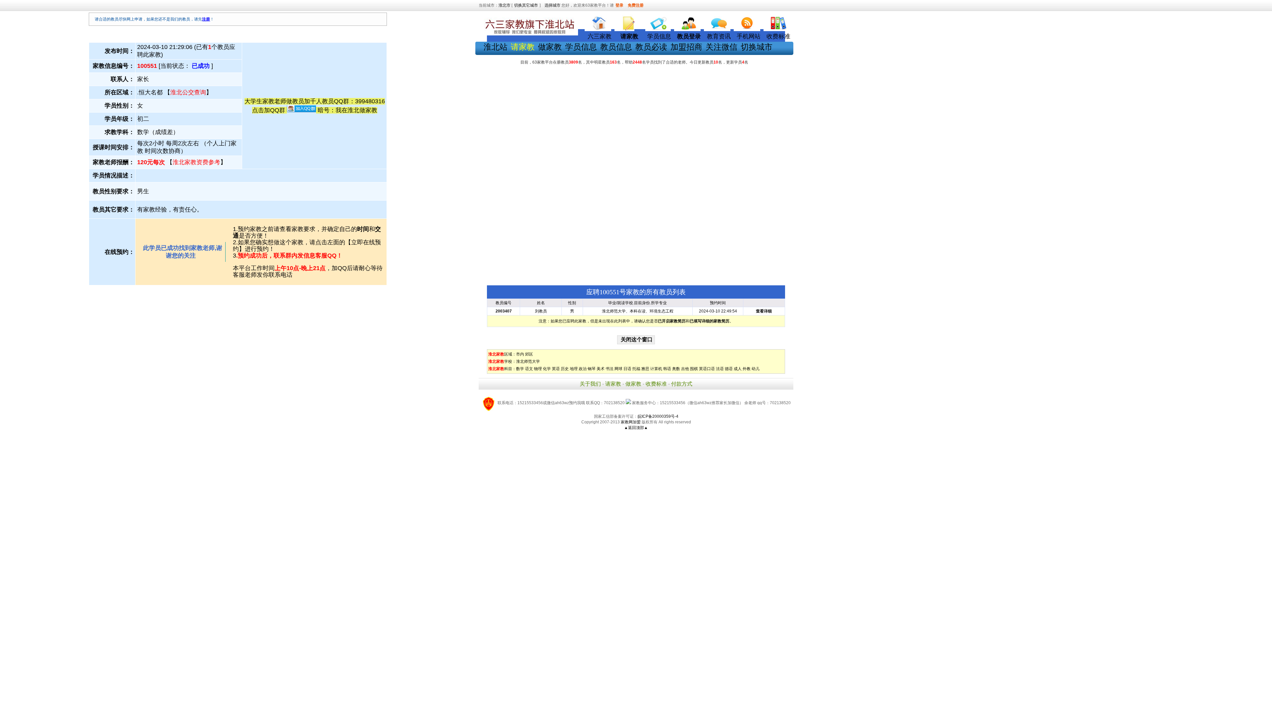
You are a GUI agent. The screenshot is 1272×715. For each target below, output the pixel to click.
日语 (627, 368)
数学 (520, 368)
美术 (601, 368)
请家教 (613, 384)
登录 (619, 5)
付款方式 (681, 384)
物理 (538, 368)
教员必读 (651, 46)
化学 (547, 368)
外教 (747, 368)
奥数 (676, 368)
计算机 (656, 368)
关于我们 (590, 384)
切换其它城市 (526, 5)
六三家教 (599, 36)
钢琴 (592, 368)
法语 (720, 368)
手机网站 (749, 36)
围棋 (694, 368)
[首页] (599, 21)
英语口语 (707, 368)
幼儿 (756, 368)
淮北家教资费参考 (196, 162)
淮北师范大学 (528, 361)
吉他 (685, 368)
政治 (583, 368)
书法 (609, 368)
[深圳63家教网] (528, 34)
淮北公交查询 (188, 92)
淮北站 (495, 46)
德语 (729, 368)
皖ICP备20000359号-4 (658, 416)
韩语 (667, 368)
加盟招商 (686, 46)
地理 (574, 368)
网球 (618, 368)
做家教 (550, 46)
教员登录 (689, 36)
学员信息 (659, 36)
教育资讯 (719, 36)
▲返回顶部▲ (636, 427)
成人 (738, 368)
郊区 (529, 354)
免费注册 (636, 5)
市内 (520, 354)
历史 (565, 368)
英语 (556, 368)
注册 (206, 19)
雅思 (645, 368)
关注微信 (721, 46)
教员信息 (616, 46)
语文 (529, 368)
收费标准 (778, 36)
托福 (636, 368)
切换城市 (756, 46)
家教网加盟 (631, 422)
